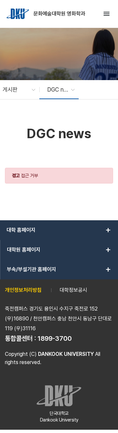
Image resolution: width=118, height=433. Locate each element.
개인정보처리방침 (23, 290)
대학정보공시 (73, 290)
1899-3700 (55, 338)
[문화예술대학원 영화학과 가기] (18, 14)
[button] (15, 89)
